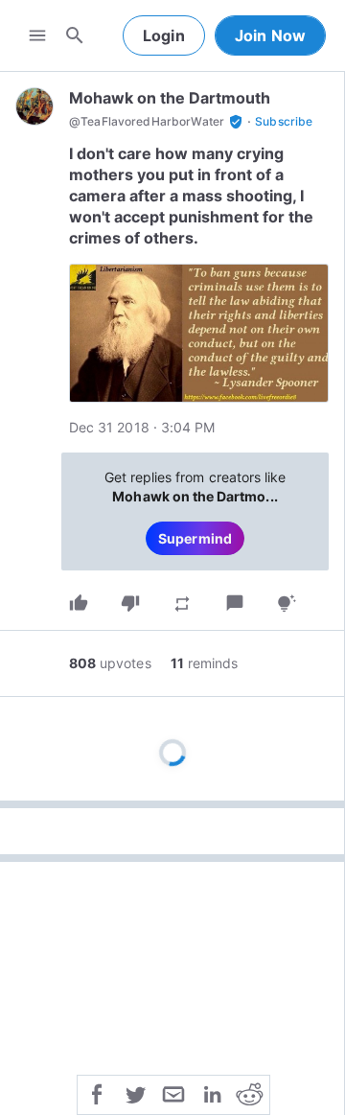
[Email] (173, 1093)
